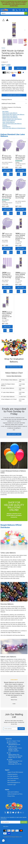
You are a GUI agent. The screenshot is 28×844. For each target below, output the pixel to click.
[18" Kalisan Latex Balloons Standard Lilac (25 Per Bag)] (7, 184)
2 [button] (14, 703)
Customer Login (11, 784)
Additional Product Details (8, 103)
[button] (3, 841)
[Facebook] (8, 812)
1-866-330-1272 (12, 746)
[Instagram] (10, 812)
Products (4, 125)
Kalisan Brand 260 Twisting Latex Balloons (13, 114)
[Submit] (25, 13)
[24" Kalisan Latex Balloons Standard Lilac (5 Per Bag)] (20, 184)
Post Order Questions (12, 778)
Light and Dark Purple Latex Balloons (12, 123)
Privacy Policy (11, 796)
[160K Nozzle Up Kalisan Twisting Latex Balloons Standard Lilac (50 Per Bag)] (20, 223)
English (5, 826)
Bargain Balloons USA (17, 836)
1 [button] (12, 703)
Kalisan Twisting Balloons (8, 120)
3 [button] (15, 703)
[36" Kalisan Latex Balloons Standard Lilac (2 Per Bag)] (7, 223)
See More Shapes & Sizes (14, 95)
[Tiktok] (16, 812)
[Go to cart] (26, 10)
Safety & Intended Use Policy (14, 794)
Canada (10, 759)
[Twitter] (5, 812)
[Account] (22, 10)
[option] (14, 30)
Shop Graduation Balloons (14, 366)
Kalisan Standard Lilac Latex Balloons (12, 119)
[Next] (24, 30)
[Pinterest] (18, 812)
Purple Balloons (6, 126)
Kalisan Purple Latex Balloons (10, 117)
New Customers (11, 780)
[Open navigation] (1, 10)
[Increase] (10, 68)
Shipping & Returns (7, 99)
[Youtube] (13, 812)
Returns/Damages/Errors (13, 782)
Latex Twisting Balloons (8, 122)
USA (9, 753)
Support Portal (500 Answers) (15, 772)
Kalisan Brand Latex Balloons (9, 116)
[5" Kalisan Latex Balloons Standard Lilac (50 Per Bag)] (7, 145)
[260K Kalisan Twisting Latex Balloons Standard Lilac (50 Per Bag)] (7, 262)
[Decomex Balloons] (14, 591)
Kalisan (3, 48)
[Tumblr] (21, 812)
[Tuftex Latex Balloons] (14, 540)
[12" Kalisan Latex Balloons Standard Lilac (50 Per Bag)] (20, 145)
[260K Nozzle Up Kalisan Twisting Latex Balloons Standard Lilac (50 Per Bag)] (20, 262)
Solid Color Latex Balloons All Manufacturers (13, 128)
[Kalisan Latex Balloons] (14, 646)
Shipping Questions (12, 774)
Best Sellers (5, 111)
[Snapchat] (23, 812)
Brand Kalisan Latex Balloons (9, 113)
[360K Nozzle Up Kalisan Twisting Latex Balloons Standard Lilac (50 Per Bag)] (7, 301)
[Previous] (3, 30)
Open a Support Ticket (14, 434)
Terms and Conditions (13, 792)
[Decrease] (3, 68)
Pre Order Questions (12, 776)
